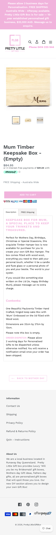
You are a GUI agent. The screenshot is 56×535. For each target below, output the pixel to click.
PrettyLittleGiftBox (32, 524)
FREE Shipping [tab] (27, 212)
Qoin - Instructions (17, 439)
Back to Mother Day (30, 378)
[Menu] (50, 41)
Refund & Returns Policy (21, 431)
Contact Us (13, 405)
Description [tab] (11, 212)
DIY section (18, 483)
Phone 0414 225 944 (41, 47)
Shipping (11, 414)
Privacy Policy (14, 422)
